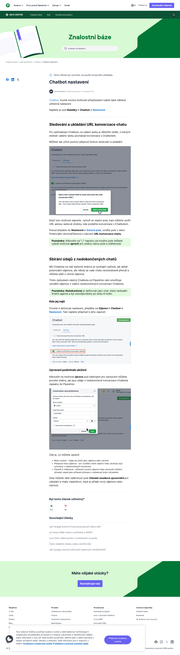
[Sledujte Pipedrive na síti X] (166, 643)
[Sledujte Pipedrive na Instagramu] (161, 643)
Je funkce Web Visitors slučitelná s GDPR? (71, 532)
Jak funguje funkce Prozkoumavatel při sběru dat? (75, 526)
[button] (9, 639)
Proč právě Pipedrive (36, 5)
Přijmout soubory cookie (118, 640)
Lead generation (26, 62)
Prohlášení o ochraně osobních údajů (70, 643)
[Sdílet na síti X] (18, 80)
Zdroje (55, 5)
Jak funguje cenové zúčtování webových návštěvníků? (77, 549)
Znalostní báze (12, 62)
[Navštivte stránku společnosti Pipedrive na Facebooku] (156, 643)
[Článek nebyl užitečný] (65, 506)
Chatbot (37, 62)
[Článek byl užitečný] (51, 506)
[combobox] (133, 5)
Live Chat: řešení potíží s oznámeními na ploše (73, 538)
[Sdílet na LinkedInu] (12, 80)
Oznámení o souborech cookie (37, 643)
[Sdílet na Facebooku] (7, 80)
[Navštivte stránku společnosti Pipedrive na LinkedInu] (172, 642)
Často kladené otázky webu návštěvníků (70, 544)
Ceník (67, 5)
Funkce (17, 5)
